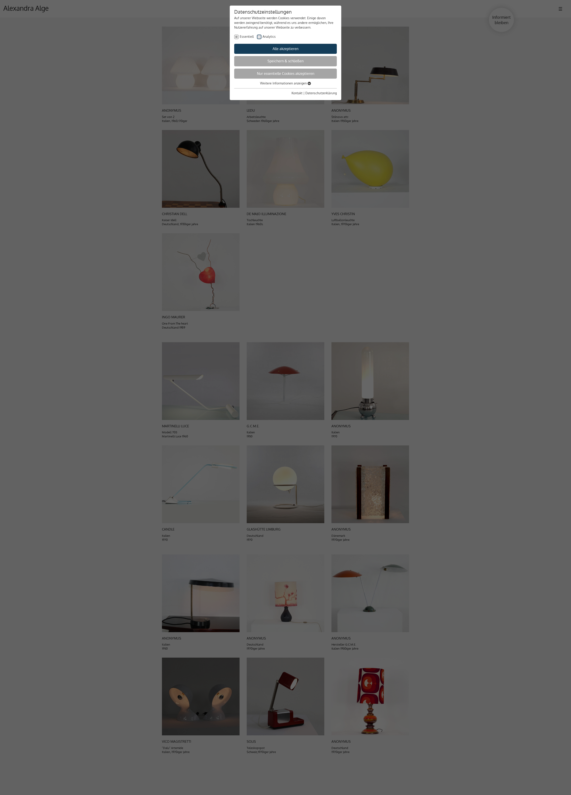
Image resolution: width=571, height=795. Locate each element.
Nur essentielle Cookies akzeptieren (285, 73)
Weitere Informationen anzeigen (284, 83)
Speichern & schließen (285, 61)
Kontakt (297, 93)
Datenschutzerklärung (321, 93)
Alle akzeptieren (285, 48)
